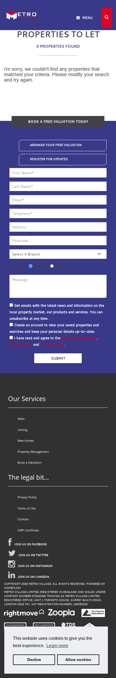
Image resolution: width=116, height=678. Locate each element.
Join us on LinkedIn (33, 577)
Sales (21, 419)
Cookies (23, 519)
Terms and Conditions (79, 337)
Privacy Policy (20, 344)
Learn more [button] (57, 645)
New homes (26, 440)
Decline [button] (34, 659)
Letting (22, 430)
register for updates (49, 159)
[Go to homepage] (21, 8)
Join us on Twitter (33, 555)
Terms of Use (27, 508)
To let (60, 266)
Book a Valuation (30, 462)
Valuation (18, 266)
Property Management (33, 452)
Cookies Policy (52, 344)
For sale (40, 266)
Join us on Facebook (30, 544)
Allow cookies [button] (78, 659)
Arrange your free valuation (56, 145)
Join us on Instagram (35, 566)
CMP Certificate (28, 530)
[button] (106, 17)
